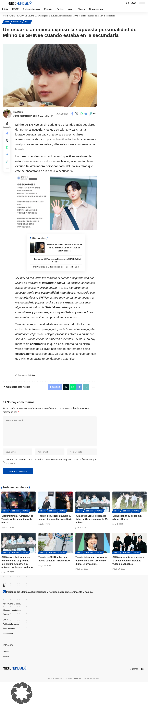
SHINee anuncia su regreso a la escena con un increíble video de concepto (128, 560)
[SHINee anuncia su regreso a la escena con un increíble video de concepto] (129, 543)
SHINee (31, 375)
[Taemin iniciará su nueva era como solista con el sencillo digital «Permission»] (92, 543)
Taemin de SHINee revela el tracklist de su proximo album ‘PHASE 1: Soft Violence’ (64, 248)
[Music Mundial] (20, 3)
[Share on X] (77, 114)
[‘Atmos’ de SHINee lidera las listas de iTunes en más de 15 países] (92, 502)
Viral (27, 22)
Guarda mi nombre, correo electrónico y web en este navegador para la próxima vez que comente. (52, 461)
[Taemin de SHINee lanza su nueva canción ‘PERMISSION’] (55, 543)
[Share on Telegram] (86, 114)
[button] (5, 3)
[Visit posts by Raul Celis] (7, 113)
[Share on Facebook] (72, 114)
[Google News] (142, 668)
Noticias (17, 22)
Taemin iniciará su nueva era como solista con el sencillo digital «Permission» (91, 560)
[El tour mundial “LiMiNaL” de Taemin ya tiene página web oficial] (18, 502)
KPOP (7, 22)
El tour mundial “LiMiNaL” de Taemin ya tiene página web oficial (17, 519)
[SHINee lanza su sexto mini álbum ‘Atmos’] (129, 502)
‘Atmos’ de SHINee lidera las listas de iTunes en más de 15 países (91, 519)
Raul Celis (18, 112)
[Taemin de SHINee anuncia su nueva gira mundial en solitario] (55, 502)
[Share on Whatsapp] (81, 114)
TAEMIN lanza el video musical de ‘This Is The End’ (56, 267)
